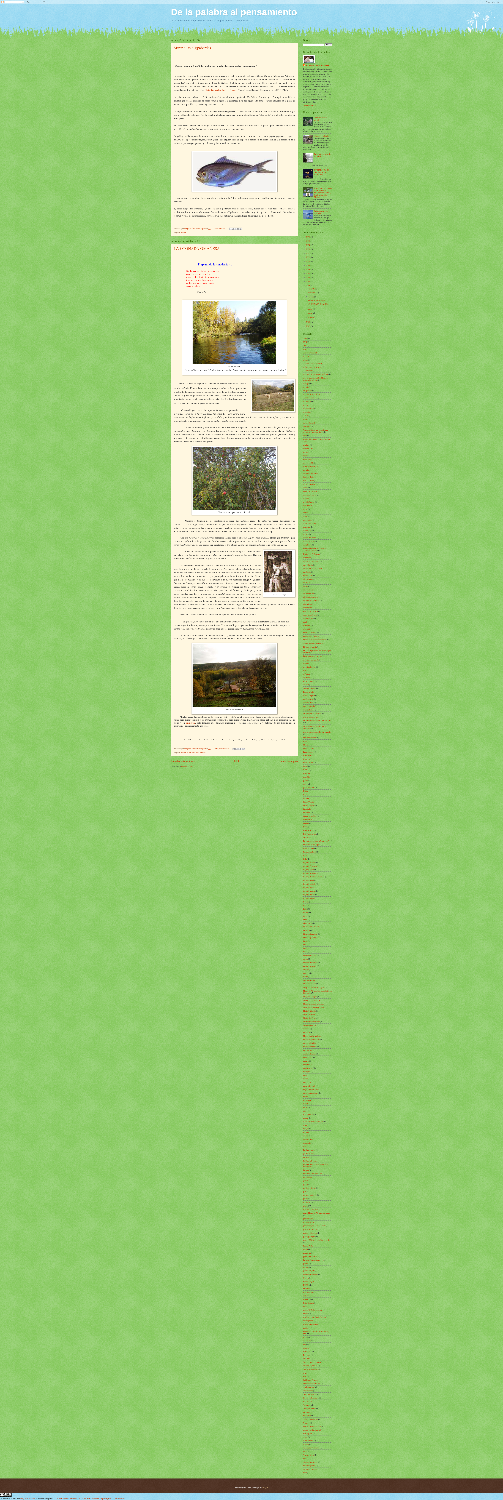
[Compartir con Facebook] (238, 229)
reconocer (306, 1288)
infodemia (307, 809)
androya (306, 383)
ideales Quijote (308, 805)
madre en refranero (310, 962)
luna (304, 951)
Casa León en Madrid (311, 466)
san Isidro (306, 1358)
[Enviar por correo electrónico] (230, 229)
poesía (305, 1206)
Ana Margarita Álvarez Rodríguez (315, 374)
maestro (306, 973)
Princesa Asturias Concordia (313, 1260)
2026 (308, 237)
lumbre (305, 948)
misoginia (306, 1071)
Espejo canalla (308, 692)
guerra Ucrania (308, 787)
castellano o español (310, 473)
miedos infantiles (309, 1054)
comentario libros (309, 495)
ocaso (305, 1125)
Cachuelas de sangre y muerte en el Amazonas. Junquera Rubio (315, 431)
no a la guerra (308, 1114)
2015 (308, 281)
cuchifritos (307, 530)
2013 (308, 322)
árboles (305, 405)
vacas (305, 1437)
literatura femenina (310, 934)
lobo (305, 944)
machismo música (309, 955)
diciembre (312, 288)
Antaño (306, 387)
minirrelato (307, 1064)
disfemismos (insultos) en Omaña (221, 90)
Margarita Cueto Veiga (311, 1000)
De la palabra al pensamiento (234, 12)
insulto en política (309, 816)
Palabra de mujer (309, 1150)
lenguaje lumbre (309, 891)
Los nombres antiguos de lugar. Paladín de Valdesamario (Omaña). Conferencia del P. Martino (323, 192)
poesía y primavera (310, 1233)
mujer (305, 1078)
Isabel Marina (308, 830)
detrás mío (307, 572)
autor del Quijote (309, 423)
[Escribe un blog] (233, 229)
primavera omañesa (310, 1256)
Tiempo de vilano (309, 1408)
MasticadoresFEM (309, 1025)
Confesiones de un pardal (320, 118)
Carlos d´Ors (308, 448)
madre (305, 959)
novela (305, 1118)
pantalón (306, 1180)
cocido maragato (309, 484)
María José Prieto (309, 1011)
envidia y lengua (309, 667)
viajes (305, 1451)
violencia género (309, 1465)
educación (307, 629)
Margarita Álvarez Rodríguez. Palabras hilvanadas (317, 992)
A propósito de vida (310, 352)
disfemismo (307, 604)
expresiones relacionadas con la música (317, 732)
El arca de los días (309, 632)
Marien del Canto (309, 1018)
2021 (308, 257)
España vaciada (308, 681)
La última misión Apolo (312, 844)
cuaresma (306, 527)
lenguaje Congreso (310, 866)
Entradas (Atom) (187, 766)
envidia (306, 663)
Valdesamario (308, 1440)
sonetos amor (308, 1390)
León (305, 909)
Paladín (306, 1170)
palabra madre (308, 1153)
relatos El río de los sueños (312, 1310)
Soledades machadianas (311, 1383)
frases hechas (308, 755)
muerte (305, 1075)
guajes (305, 780)
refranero (306, 1299)
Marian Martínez (309, 1014)
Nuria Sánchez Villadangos (313, 1121)
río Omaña (307, 1340)
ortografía (307, 1143)
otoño (305, 1146)
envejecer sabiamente (311, 660)
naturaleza (307, 1100)
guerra (305, 784)
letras (305, 916)
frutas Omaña (308, 762)
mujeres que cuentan (310, 1093)
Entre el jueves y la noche (312, 656)
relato (305, 1306)
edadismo (306, 625)
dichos (305, 586)
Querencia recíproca (310, 1274)
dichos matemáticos (310, 597)
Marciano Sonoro (309, 983)
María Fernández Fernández (313, 1004)
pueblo (305, 1263)
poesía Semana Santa (310, 1229)
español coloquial (309, 688)
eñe (304, 670)
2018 (308, 269)
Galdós (305, 769)
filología (306, 745)
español (306, 684)
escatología (307, 677)
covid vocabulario (309, 523)
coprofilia (306, 512)
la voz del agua (308, 848)
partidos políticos (309, 1188)
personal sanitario (309, 1195)
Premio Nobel (308, 1246)
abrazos (306, 356)
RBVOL (306, 1285)
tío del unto (307, 1412)
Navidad (306, 1103)
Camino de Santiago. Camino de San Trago (316, 440)
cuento (305, 534)
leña (304, 905)
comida (306, 498)
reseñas (305, 1328)
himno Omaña (308, 802)
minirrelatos (307, 1068)
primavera (190, 722)
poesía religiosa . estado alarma (314, 1225)
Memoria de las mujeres (312, 1036)
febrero (311, 317)
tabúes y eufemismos (310, 1398)
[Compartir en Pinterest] (240, 229)
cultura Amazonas (309, 537)
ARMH (306, 415)
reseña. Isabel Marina (311, 1324)
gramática (306, 777)
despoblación (308, 565)
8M (304, 349)
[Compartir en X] (235, 229)
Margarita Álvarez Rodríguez (317, 65)
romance (306, 1348)
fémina (305, 741)
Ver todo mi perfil (309, 105)
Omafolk (306, 1132)
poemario (306, 1202)
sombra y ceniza (309, 1387)
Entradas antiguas (289, 761)
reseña (305, 1313)
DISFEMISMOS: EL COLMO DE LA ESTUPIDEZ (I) (321, 172)
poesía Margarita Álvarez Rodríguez (316, 1213)
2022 (308, 253)
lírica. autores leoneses (311, 926)
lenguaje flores (308, 880)
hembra (306, 798)
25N (304, 345)
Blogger (265, 1487)
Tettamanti (307, 1405)
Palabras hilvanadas (310, 1161)
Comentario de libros (311, 491)
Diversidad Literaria (310, 611)
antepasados (307, 390)
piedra (305, 1198)
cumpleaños (307, 544)
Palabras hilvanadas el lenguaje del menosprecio (315, 1165)
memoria (306, 1032)
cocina (305, 487)
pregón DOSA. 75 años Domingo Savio (317, 1240)
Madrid (306, 969)
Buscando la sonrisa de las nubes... (322, 155)
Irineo (305, 826)
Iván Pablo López (309, 834)
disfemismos (307, 607)
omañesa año (308, 1139)
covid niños (307, 520)
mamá (305, 976)
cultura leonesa (308, 541)
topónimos (307, 1415)
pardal (305, 1184)
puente (305, 1267)
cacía (305, 435)
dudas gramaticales (310, 615)
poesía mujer (308, 1218)
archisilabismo (308, 408)
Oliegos (306, 1128)
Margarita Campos (310, 996)
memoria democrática (311, 1039)
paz (304, 1191)
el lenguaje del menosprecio (313, 643)
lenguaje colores (309, 862)
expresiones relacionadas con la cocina (317, 720)
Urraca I (306, 1423)
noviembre (312, 292)
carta (305, 455)
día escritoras (308, 579)
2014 (308, 285)
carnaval (306, 452)
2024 (308, 245)
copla (305, 509)
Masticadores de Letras (311, 1021)
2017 (308, 273)
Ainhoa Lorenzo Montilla (312, 363)
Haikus (305, 791)
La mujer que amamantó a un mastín (316, 841)
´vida (305, 338)
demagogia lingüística (311, 561)
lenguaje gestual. (309, 884)
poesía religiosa (309, 1222)
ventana (306, 1444)
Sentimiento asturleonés (312, 1362)
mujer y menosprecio (311, 1089)
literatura (306, 930)
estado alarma (308, 699)
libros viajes (307, 923)
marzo (310, 313)
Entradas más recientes (183, 761)
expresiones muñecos (311, 717)
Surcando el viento (310, 1394)
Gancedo (306, 773)
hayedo (305, 794)
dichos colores (308, 589)
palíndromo (307, 1177)
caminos (306, 445)
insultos (306, 823)
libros (305, 919)
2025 (308, 241)
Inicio (237, 761)
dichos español (308, 593)
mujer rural (307, 1082)
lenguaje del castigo (310, 873)
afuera (305, 360)
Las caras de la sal (309, 852)
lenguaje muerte (309, 894)
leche (305, 859)
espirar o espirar (309, 695)
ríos (304, 1344)
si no (305, 1373)
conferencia (307, 505)
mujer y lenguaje (309, 1086)
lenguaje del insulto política (313, 876)
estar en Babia (308, 709)
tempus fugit (307, 1401)
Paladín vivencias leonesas (312, 1173)
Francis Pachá (308, 752)
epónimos (306, 674)
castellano (306, 470)
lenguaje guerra (309, 887)
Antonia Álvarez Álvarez (312, 394)
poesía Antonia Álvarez (311, 1209)
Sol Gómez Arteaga (310, 1380)
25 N (305, 342)
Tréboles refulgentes (310, 1419)
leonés (183, 232)
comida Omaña (308, 502)
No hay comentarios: (221, 748)
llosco (305, 941)
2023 (308, 249)
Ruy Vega (306, 1355)
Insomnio (306, 812)
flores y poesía (308, 748)
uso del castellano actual (312, 1426)
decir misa (307, 557)
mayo (310, 309)
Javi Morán (307, 837)
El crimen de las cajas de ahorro (314, 639)
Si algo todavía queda (311, 1369)
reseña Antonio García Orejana (314, 1317)
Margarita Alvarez (27, 1498)
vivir (305, 1472)
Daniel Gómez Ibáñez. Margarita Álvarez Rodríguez (315, 549)
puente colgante (309, 1270)
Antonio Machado (309, 397)
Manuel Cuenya (309, 980)
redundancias (308, 1292)
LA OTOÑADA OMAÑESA (197, 248)
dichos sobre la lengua (311, 600)
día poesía (306, 582)
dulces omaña (308, 618)
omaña (189, 752)
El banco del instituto (311, 636)
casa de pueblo (308, 463)
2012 (308, 326)
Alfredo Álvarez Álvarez (312, 367)
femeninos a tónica (310, 737)
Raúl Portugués (308, 1281)
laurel (305, 855)
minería (306, 1061)
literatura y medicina (310, 937)
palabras (306, 1157)
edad (305, 622)
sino (304, 1376)
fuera (305, 766)
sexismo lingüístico (310, 1365)
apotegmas (307, 401)
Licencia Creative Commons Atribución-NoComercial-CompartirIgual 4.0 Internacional (89, 1498)
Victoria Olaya (308, 1455)
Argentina (307, 412)
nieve (305, 1107)
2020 (308, 261)
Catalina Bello (308, 477)
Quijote (306, 1278)
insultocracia (308, 819)
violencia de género (310, 1462)
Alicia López (308, 370)
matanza (306, 1028)
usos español (307, 1433)
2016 (308, 277)
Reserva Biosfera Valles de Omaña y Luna (316, 1332)
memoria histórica (309, 1043)
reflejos (306, 1295)
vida (304, 1458)
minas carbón (308, 1057)
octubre (311, 296)
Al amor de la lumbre (322, 136)
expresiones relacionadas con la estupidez (314, 727)
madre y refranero (309, 966)
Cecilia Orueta (308, 480)
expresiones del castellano (312, 713)
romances (306, 1351)
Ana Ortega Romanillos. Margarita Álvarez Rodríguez (315, 379)
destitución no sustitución (312, 568)
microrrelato (307, 1050)
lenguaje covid (308, 869)
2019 (308, 265)
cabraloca (306, 426)
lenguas (306, 901)
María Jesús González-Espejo (313, 1007)
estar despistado (309, 706)
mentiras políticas (309, 1046)
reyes (305, 1337)
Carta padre (307, 459)
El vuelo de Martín (310, 647)
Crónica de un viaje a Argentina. (321, 212)
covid (305, 516)
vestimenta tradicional (311, 1447)
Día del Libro (308, 575)
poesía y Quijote (309, 1236)
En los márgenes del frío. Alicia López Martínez (317, 651)
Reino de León (308, 1303)
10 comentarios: (220, 228)
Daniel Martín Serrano (311, 554)
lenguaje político (309, 898)
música (305, 1096)
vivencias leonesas (199, 752)
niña (304, 1111)
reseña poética (308, 1320)
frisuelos (306, 759)
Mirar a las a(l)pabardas (192, 47)
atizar (305, 419)
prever (305, 1249)
